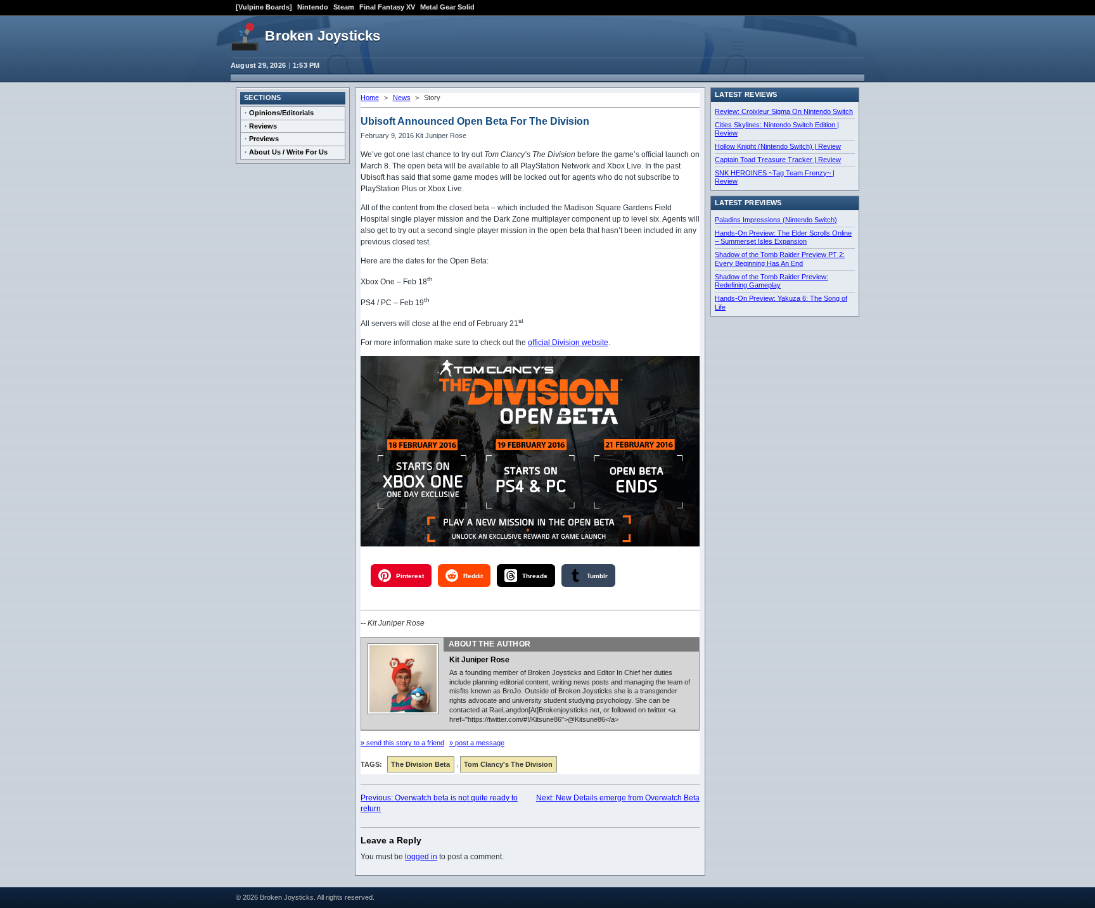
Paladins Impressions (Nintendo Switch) (776, 220)
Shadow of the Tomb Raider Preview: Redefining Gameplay (771, 281)
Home (370, 97)
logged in (421, 856)
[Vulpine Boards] (264, 7)
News (402, 97)
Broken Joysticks (322, 35)
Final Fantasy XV (387, 7)
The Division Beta (420, 764)
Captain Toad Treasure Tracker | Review (778, 159)
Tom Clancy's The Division (508, 764)
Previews (264, 138)
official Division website (568, 342)
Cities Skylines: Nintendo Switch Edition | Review (777, 129)
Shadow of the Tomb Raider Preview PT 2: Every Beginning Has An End (780, 259)
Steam (343, 7)
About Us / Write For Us (288, 152)
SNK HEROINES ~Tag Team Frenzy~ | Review (775, 177)
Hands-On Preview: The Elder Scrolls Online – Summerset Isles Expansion (783, 237)
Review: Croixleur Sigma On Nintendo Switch (784, 111)
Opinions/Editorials (281, 113)
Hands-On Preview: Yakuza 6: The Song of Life (781, 302)
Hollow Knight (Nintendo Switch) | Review (778, 146)
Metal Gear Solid (447, 7)
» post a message (476, 743)
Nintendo (312, 7)
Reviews (263, 126)
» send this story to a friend (402, 743)
